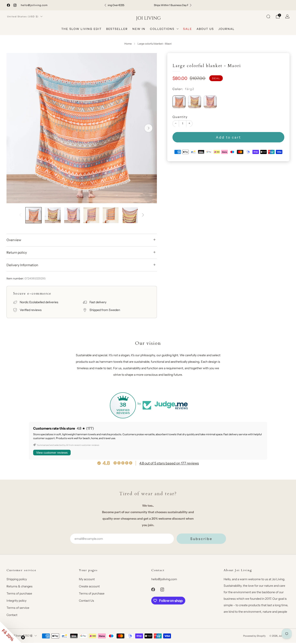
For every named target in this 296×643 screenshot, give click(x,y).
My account (87, 579)
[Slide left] (20, 215)
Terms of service (18, 608)
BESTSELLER (117, 29)
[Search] (268, 16)
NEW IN (138, 29)
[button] (11, 632)
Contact (12, 615)
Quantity (180, 117)
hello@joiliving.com (34, 5)
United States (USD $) (23, 16)
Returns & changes (20, 586)
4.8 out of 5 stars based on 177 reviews (169, 463)
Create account (89, 586)
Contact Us (86, 601)
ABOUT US (205, 29)
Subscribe (201, 539)
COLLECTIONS (162, 29)
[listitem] (148, 5)
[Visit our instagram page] (15, 5)
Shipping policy (17, 579)
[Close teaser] (23, 637)
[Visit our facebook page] (8, 5)
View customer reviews (52, 452)
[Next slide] (148, 128)
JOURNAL (226, 29)
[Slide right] (143, 215)
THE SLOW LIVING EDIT (81, 29)
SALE (187, 29)
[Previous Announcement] (105, 5)
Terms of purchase (19, 593)
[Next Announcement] (191, 5)
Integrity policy (16, 601)
